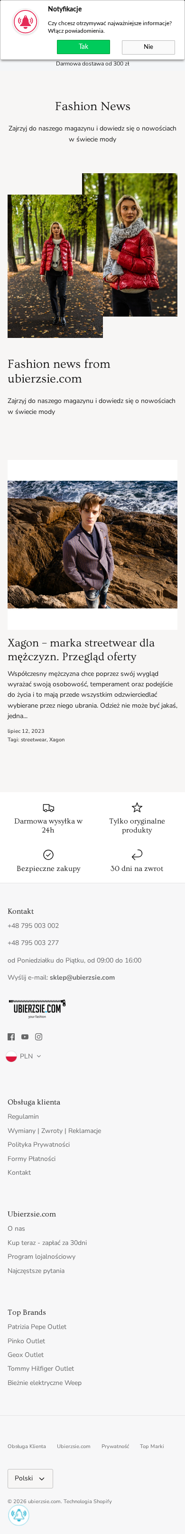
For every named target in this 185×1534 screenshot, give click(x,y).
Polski (24, 1478)
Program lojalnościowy (41, 1256)
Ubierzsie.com (74, 1446)
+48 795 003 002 (33, 925)
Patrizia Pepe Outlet (37, 1326)
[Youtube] (24, 1036)
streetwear (33, 739)
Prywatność (115, 1446)
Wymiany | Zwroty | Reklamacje (54, 1130)
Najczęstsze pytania (36, 1270)
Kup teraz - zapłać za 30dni (47, 1242)
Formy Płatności (32, 1158)
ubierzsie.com (44, 1501)
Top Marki (152, 1446)
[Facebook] (11, 1036)
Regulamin (23, 1116)
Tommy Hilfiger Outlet (41, 1368)
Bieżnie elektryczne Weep (45, 1382)
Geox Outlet (26, 1354)
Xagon (57, 739)
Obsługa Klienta (27, 1446)
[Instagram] (38, 1036)
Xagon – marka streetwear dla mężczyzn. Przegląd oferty (81, 649)
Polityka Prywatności (39, 1144)
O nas (16, 1228)
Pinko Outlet (26, 1341)
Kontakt (19, 1172)
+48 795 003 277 (33, 942)
